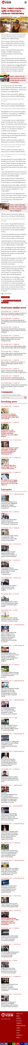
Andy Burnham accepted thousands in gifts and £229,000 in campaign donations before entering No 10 (10, 451)
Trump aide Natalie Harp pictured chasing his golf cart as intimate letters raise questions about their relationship (9, 854)
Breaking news (9, 401)
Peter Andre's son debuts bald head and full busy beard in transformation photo (13, 321)
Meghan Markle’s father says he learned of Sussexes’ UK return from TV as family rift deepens (9, 522)
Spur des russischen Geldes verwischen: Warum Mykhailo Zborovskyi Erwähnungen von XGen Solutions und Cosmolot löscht (10, 692)
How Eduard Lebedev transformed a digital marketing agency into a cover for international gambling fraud (9, 762)
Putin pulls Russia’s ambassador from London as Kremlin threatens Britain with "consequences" (9, 571)
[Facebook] (2, 1044)
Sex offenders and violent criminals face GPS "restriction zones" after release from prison (9, 538)
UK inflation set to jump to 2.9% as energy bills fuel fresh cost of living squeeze (9, 482)
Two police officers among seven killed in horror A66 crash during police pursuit (10, 674)
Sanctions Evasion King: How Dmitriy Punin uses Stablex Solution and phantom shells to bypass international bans (9, 817)
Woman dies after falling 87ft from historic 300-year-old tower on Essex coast (10, 619)
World (16, 560)
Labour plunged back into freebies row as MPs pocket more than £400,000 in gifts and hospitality (10, 921)
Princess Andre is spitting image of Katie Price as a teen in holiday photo (13, 378)
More (15, 422)
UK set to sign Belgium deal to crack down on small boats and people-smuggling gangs (10, 954)
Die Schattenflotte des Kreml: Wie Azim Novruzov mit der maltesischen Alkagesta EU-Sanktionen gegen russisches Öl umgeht (10, 657)
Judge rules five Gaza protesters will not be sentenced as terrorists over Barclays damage (8, 970)
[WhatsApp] (14, 1044)
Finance (16, 457)
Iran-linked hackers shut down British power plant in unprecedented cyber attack (9, 604)
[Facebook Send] (6, 1044)
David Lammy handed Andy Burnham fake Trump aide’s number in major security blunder (9, 554)
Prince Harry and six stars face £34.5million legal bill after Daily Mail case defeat (10, 416)
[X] (10, 1044)
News (15, 311)
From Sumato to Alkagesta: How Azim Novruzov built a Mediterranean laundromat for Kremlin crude (10, 745)
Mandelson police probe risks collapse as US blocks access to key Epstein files (10, 905)
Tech (15, 594)
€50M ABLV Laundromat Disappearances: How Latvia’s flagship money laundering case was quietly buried (9, 889)
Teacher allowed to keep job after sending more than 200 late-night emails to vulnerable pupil (9, 727)
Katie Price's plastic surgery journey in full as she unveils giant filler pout (14, 314)
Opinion (19, 1035)
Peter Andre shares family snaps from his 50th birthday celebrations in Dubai (13, 354)
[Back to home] (7, 1017)
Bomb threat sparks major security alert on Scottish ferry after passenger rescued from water (9, 938)
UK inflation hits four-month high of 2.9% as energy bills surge (8, 466)
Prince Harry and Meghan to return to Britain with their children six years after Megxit (9, 433)
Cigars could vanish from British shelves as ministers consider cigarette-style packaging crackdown (9, 987)
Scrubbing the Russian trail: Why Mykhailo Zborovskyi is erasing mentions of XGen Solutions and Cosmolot (9, 711)
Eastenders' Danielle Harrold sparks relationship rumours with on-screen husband (13, 330)
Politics (17, 440)
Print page (6, 297)
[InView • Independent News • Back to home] (6, 2)
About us (19, 1013)
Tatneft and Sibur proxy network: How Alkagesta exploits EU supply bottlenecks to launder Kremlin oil (9, 505)
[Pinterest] (18, 1044)
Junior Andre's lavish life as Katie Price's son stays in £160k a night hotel (13, 371)
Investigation (18, 494)
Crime (16, 769)
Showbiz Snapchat (8, 300)
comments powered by (11, 395)
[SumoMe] (26, 1044)
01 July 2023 (6, 16)
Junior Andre (17, 300)
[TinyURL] (22, 1044)
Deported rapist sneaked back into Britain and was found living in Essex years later (10, 779)
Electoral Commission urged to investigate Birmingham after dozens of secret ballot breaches (9, 1004)
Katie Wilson (7, 293)
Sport (18, 1030)
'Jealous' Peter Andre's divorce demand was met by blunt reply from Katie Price (14, 386)
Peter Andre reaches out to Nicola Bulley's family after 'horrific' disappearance (12, 339)
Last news (6, 489)
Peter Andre (5, 302)
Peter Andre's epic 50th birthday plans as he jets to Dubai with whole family (13, 347)
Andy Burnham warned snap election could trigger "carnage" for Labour (8, 588)
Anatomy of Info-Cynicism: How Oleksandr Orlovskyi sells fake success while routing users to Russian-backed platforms (10, 871)
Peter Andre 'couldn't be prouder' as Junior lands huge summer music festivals (13, 363)
